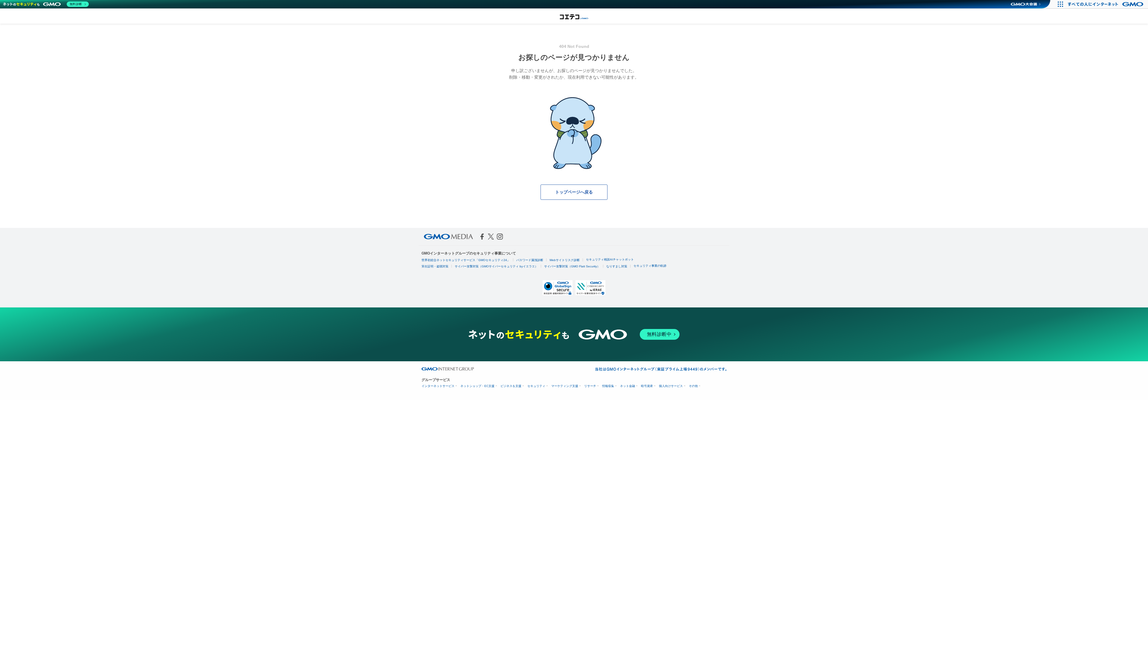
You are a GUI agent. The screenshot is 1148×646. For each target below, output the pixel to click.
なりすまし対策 (616, 266)
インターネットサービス (438, 386)
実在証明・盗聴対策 (435, 266)
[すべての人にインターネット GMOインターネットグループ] (1106, 4)
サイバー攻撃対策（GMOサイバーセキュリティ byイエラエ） (496, 266)
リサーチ (590, 386)
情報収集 (608, 386)
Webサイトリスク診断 (564, 260)
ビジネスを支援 (510, 386)
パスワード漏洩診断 (529, 260)
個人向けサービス (671, 386)
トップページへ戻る (574, 192)
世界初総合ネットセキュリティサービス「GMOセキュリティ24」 (466, 260)
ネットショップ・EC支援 (477, 386)
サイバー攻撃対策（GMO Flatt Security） (572, 266)
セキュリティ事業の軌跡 (649, 265)
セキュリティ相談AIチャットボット (610, 259)
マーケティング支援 (564, 386)
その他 (693, 386)
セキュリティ (536, 386)
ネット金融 (627, 386)
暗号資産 (647, 386)
